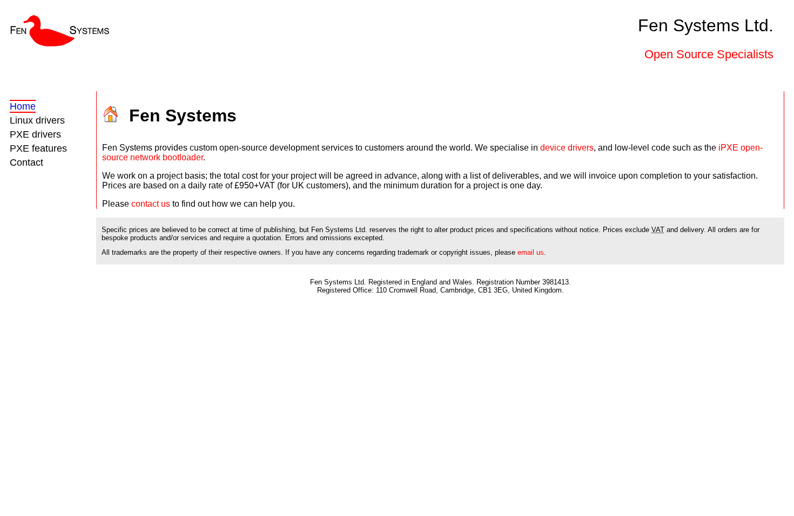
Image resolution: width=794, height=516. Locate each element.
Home (23, 106)
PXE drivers (35, 134)
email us (530, 252)
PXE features (38, 148)
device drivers (567, 147)
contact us (150, 203)
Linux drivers (37, 120)
